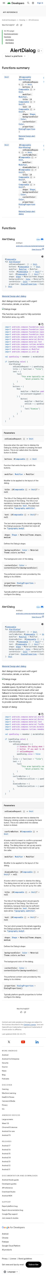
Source (4, 1067)
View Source (36, 249)
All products (7, 1250)
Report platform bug (10, 1206)
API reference (10, 12)
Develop (22, 20)
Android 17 (6, 1146)
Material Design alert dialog (14, 296)
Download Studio (8, 1192)
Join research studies (10, 1218)
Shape (32, 114)
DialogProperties (27, 129)
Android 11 (6, 1169)
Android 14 (6, 1157)
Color (23, 119)
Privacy (4, 1105)
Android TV (6, 1135)
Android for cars (8, 1131)
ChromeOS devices (9, 1127)
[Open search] (28, 2)
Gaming (5, 1089)
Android (5, 1055)
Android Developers (9, 20)
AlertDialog (24, 79)
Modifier (23, 97)
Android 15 (6, 1153)
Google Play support (10, 1214)
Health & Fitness (8, 1097)
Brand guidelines (25, 1259)
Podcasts (5, 1079)
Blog (3, 1075)
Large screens (7, 1119)
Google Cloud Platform (11, 1246)
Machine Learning (9, 1093)
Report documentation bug (12, 1210)
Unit (7, 77)
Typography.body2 (15, 528)
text (25, 506)
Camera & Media (8, 1101)
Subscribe (34, 1264)
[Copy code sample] (42, 324)
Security (5, 1063)
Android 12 (6, 1165)
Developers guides (9, 1184)
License (13, 1259)
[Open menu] (3, 3)
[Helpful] (17, 25)
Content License (30, 1025)
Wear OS (5, 1123)
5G (3, 1109)
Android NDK (7, 1196)
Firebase (5, 1242)
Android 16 (6, 1149)
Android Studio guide (10, 1180)
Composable (25, 77)
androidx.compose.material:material (30, 246)
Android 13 (6, 1161)
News (4, 1071)
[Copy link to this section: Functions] (18, 228)
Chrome (5, 1238)
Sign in (40, 3)
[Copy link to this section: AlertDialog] (4, 242)
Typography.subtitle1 (24, 508)
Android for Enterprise (10, 1059)
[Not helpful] (21, 25)
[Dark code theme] (42, 256)
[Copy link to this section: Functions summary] (32, 68)
